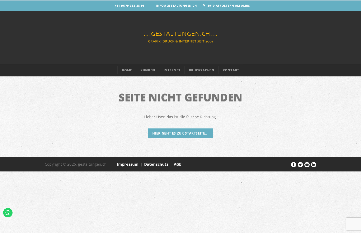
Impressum (128, 164)
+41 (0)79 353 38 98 (130, 6)
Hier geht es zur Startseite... (180, 133)
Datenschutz (156, 164)
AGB (178, 164)
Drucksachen (201, 70)
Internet (172, 70)
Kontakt (231, 70)
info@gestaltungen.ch (176, 6)
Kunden (147, 70)
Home (127, 70)
